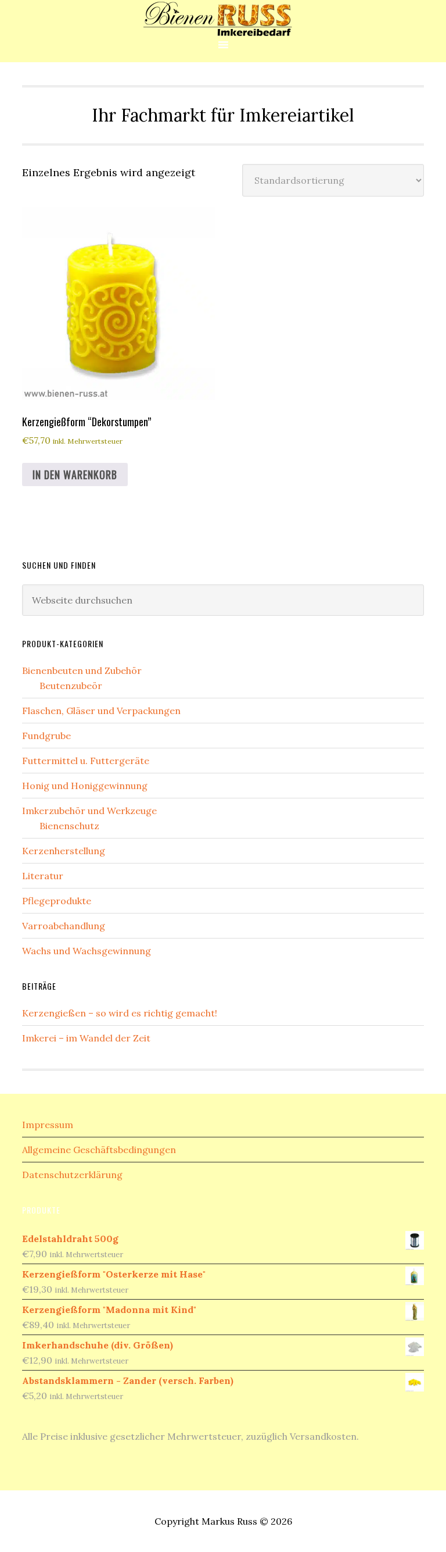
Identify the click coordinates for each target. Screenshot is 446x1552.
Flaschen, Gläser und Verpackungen (101, 710)
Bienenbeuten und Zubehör (82, 670)
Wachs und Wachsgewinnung (86, 951)
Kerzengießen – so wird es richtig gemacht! (119, 1013)
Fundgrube (46, 735)
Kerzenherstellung (63, 851)
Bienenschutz (69, 826)
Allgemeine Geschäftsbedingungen (99, 1149)
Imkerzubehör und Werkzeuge (89, 810)
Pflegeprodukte (56, 901)
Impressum (47, 1124)
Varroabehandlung (63, 926)
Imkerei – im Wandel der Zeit (86, 1038)
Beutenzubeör (70, 685)
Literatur (42, 876)
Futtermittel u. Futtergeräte (85, 760)
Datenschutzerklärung (72, 1174)
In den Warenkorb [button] (75, 474)
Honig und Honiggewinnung (85, 785)
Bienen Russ (223, 19)
